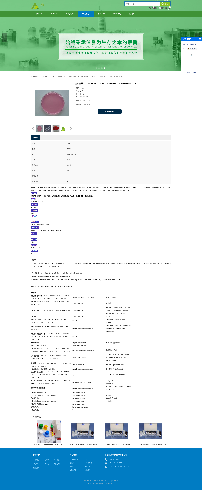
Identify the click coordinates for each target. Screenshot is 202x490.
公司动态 (70, 14)
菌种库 (66, 77)
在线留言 (132, 14)
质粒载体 (88, 470)
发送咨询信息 (110, 111)
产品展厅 (85, 14)
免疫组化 (88, 466)
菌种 (60, 77)
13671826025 (165, 8)
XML (118, 481)
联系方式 (117, 14)
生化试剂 (73, 470)
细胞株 (72, 463)
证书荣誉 (101, 14)
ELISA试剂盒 (74, 459)
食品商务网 (108, 484)
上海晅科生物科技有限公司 (89, 481)
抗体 (86, 459)
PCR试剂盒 (88, 463)
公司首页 (38, 14)
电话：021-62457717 (116, 463)
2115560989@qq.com (121, 466)
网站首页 (46, 77)
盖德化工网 (99, 484)
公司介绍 (54, 14)
